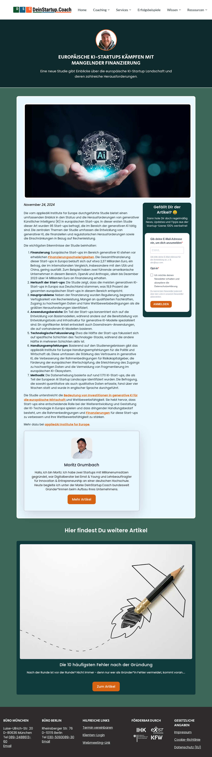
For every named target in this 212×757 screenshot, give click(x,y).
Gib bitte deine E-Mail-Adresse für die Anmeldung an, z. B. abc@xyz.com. (165, 260)
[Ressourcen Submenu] (207, 10)
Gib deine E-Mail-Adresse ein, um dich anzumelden (166, 241)
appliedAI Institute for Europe (67, 424)
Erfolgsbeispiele (149, 10)
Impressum (183, 732)
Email (7, 746)
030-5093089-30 (60, 737)
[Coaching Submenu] (109, 10)
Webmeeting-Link (96, 742)
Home (82, 10)
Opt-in (154, 268)
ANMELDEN (161, 304)
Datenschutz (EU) (187, 747)
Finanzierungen (98, 413)
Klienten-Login (94, 735)
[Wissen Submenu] (181, 10)
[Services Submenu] (131, 10)
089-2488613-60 (17, 739)
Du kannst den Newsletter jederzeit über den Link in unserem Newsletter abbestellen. (167, 294)
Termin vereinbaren (98, 727)
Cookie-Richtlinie (187, 739)
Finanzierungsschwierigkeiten (71, 257)
